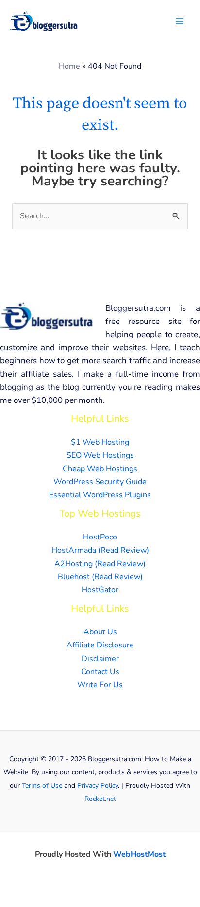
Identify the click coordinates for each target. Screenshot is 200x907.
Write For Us (100, 684)
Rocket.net (100, 798)
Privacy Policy (97, 785)
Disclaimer (100, 658)
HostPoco (100, 537)
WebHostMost (139, 854)
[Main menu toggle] (179, 21)
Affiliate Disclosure (100, 645)
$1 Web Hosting (100, 442)
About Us (100, 632)
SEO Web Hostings (100, 455)
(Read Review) (123, 550)
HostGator (100, 589)
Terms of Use (42, 785)
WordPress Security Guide (100, 482)
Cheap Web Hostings (100, 468)
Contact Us (100, 671)
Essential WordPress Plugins (100, 495)
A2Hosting (73, 563)
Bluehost (74, 576)
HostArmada (73, 550)
